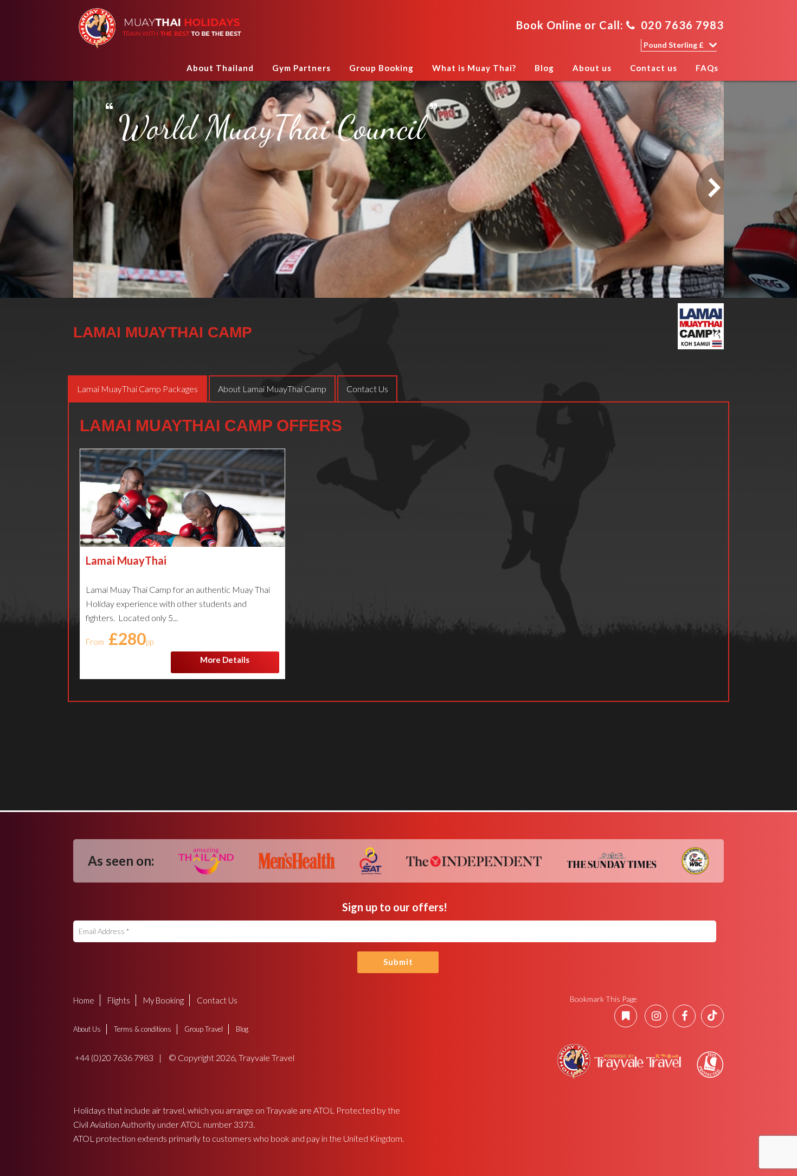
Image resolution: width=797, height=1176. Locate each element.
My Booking (163, 1000)
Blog (544, 68)
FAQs (707, 68)
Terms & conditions (142, 1029)
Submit (398, 962)
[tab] (137, 388)
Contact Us (217, 1000)
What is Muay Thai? (474, 68)
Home (166, 71)
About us (592, 68)
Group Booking (381, 68)
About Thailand (220, 68)
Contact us (653, 68)
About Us (87, 1029)
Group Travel (203, 1029)
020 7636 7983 (682, 24)
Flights (118, 1000)
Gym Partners (301, 68)
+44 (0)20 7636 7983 (113, 1057)
